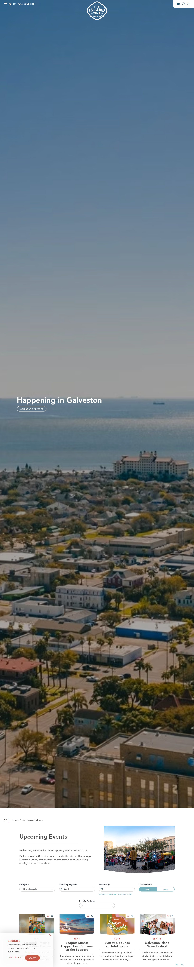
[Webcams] (178, 4)
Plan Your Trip (26, 4)
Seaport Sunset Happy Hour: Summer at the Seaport (77, 946)
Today (102, 894)
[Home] (107, 10)
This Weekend (125, 894)
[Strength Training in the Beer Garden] (36, 924)
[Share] (5, 820)
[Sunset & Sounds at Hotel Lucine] (117, 924)
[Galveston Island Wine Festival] (157, 924)
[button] (177, 964)
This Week (112, 894)
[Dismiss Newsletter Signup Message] (50, 935)
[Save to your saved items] (48, 916)
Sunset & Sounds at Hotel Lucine (117, 944)
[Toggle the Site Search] (183, 4)
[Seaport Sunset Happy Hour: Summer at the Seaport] (77, 924)
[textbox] (117, 889)
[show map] (52, 916)
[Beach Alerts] (5, 4)
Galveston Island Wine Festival (157, 944)
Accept (32, 958)
